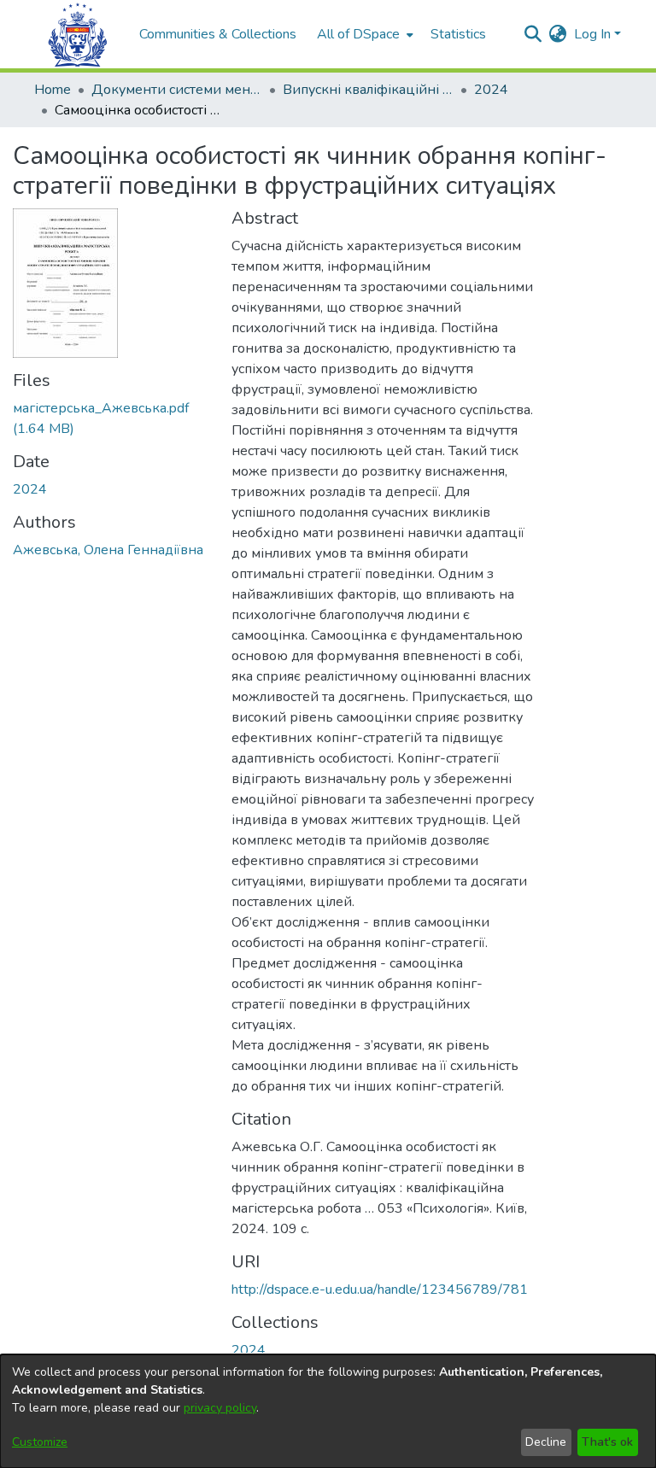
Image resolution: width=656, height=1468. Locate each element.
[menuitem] (363, 34)
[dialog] (328, 1411)
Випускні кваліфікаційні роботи (368, 89)
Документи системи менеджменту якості (176, 89)
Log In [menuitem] (592, 34)
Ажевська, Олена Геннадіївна (108, 550)
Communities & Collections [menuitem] (217, 34)
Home (52, 89)
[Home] (77, 35)
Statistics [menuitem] (458, 34)
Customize (39, 1442)
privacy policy (220, 1408)
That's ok (607, 1442)
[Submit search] (533, 34)
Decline (545, 1442)
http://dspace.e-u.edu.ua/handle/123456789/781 (379, 1289)
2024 (491, 89)
